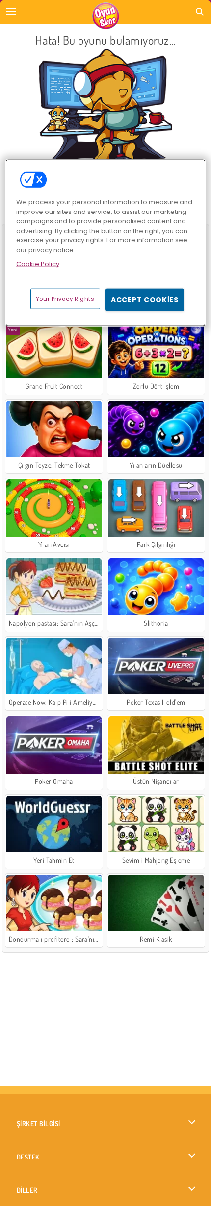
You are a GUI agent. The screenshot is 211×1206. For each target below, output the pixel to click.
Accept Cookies (145, 300)
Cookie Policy (37, 264)
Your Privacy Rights (65, 299)
